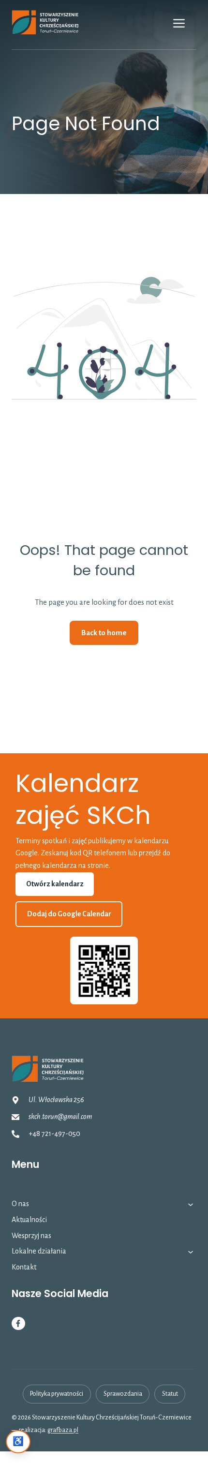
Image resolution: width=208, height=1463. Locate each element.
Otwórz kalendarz (55, 884)
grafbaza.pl (62, 1429)
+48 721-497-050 (54, 1133)
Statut (170, 1393)
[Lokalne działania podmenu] (190, 1251)
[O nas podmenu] (190, 1204)
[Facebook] (18, 1323)
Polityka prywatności (56, 1393)
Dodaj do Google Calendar (69, 914)
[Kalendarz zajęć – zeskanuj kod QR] (104, 970)
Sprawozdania (123, 1393)
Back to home (104, 632)
